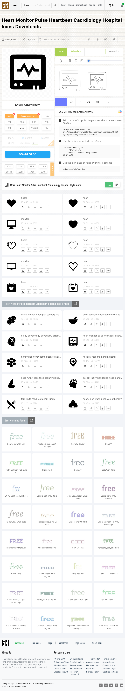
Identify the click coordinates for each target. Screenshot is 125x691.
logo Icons (80, 643)
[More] (47, 207)
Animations (81, 5)
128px (43, 166)
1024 (31, 172)
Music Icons (97, 643)
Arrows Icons (108, 662)
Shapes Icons (76, 668)
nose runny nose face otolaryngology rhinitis (41, 377)
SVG (9, 116)
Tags (50, 643)
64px (32, 166)
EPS (22, 122)
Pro (97, 102)
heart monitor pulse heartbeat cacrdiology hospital (103, 335)
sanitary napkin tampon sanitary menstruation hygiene (41, 314)
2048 (43, 172)
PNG (46, 116)
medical (31, 39)
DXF (9, 128)
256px (9, 172)
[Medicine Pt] (75, 304)
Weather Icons (60, 665)
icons (26, 5)
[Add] (23, 207)
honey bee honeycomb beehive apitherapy (41, 356)
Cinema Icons (109, 665)
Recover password (74, 673)
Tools (99, 5)
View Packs (113, 52)
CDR (34, 122)
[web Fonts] (31, 420)
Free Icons (36, 643)
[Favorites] (35, 207)
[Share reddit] (97, 39)
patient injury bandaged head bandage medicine (103, 377)
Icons (71, 5)
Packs (92, 5)
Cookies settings (110, 672)
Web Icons (63, 643)
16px (9, 166)
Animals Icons (92, 662)
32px (20, 166)
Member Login (109, 668)
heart (24, 197)
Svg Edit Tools (76, 659)
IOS (46, 128)
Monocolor (10, 39)
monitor (25, 218)
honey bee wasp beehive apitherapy (102, 398)
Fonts (64, 5)
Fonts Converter (110, 659)
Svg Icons (6, 5)
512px (20, 172)
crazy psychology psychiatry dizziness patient (41, 335)
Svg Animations (77, 662)
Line (22, 128)
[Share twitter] (105, 39)
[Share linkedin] (120, 39)
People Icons (76, 665)
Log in (110, 5)
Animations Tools (61, 662)
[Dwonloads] (41, 207)
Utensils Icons (60, 668)
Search (55, 5)
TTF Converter (93, 659)
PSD (47, 122)
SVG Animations (28, 116)
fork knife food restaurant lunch (38, 398)
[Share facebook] (90, 39)
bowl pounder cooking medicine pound (103, 314)
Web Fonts (19, 643)
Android (34, 128)
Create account (61, 672)
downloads (27, 154)
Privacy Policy (92, 672)
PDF (9, 122)
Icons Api (90, 668)
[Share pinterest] (113, 39)
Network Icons (92, 665)
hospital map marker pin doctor (99, 356)
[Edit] (29, 207)
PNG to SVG (59, 659)
